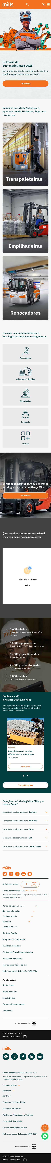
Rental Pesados (10, 991)
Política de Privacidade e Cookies (18, 952)
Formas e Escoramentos (13, 1004)
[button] (25, 905)
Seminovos (7, 1010)
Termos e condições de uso (15, 965)
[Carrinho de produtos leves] (43, 4)
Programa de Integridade (14, 939)
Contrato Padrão (10, 933)
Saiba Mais (25, 83)
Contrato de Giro (10, 926)
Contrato (6, 1096)
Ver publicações (25, 785)
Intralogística (9, 998)
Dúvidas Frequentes (12, 945)
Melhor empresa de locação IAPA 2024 (20, 971)
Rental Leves (8, 985)
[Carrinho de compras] (44, 1127)
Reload (28, 585)
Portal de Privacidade (12, 958)
